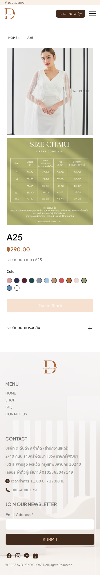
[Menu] (92, 13)
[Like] (9, 555)
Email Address (19, 514)
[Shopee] (35, 555)
